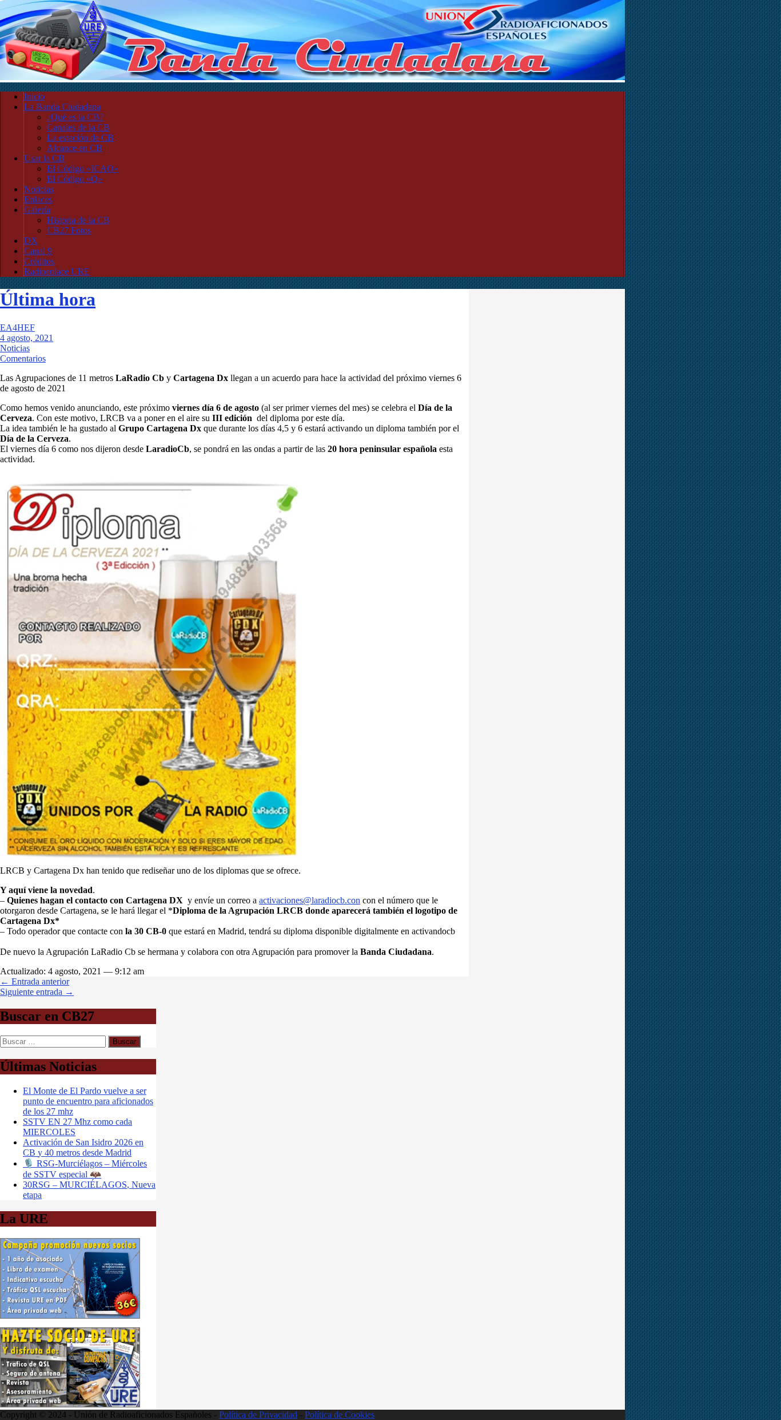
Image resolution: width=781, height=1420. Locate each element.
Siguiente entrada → (37, 992)
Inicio (34, 96)
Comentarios (23, 358)
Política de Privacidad (258, 1414)
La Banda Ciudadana (62, 107)
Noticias (39, 189)
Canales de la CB (78, 127)
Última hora (47, 299)
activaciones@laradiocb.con (309, 900)
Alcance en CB (74, 148)
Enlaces (38, 199)
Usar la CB (44, 158)
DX (31, 240)
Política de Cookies (339, 1414)
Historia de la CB (78, 220)
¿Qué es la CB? (75, 117)
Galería (37, 210)
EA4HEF (17, 327)
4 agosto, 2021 (26, 338)
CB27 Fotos (69, 230)
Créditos (39, 261)
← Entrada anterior (34, 981)
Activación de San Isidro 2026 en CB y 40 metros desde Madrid (83, 1147)
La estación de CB (80, 137)
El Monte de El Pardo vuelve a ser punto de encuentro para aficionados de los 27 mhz (88, 1101)
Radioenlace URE (57, 271)
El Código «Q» (74, 179)
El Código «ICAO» (82, 168)
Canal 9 (38, 251)
